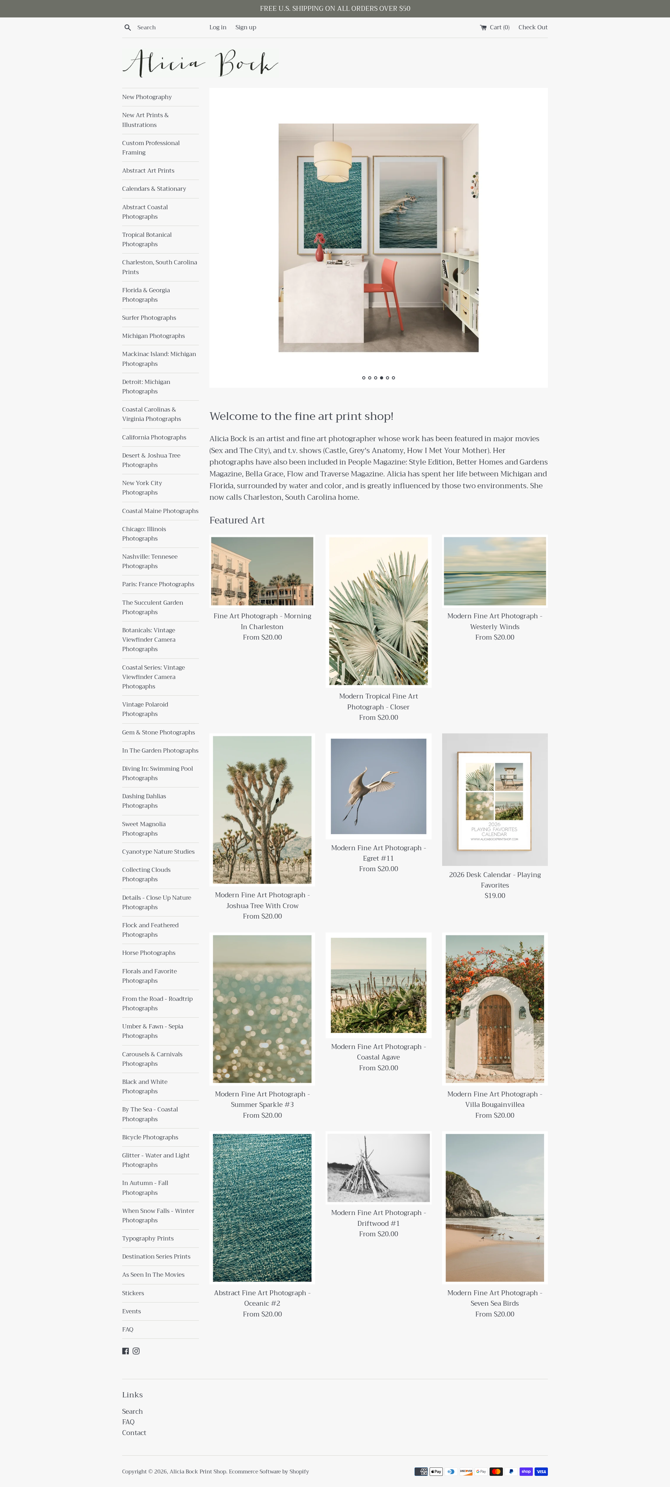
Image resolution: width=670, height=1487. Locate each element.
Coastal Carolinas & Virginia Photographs (151, 414)
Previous (224, 239)
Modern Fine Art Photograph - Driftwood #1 (378, 1218)
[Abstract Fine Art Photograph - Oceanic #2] (262, 1207)
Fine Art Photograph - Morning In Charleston (262, 621)
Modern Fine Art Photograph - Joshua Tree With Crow (262, 900)
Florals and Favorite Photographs (149, 976)
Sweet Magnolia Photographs (144, 829)
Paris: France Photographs (158, 584)
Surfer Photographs (149, 318)
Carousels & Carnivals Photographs (152, 1059)
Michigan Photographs (153, 336)
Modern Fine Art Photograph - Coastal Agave (378, 1052)
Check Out (533, 27)
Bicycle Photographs (150, 1137)
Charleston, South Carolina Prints (159, 267)
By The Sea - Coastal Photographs (150, 1114)
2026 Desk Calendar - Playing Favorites (495, 880)
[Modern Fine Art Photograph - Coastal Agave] (378, 985)
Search (132, 1411)
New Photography (147, 97)
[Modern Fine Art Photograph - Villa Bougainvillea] (495, 1009)
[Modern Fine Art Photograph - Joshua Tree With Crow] (262, 809)
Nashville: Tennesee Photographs (150, 561)
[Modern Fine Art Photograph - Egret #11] (378, 786)
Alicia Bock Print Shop (198, 1471)
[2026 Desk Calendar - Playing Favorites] (495, 799)
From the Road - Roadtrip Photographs (157, 1003)
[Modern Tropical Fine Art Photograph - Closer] (378, 611)
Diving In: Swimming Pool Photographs (157, 773)
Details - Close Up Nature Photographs (156, 902)
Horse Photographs (149, 953)
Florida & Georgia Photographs (146, 295)
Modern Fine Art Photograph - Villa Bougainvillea (494, 1099)
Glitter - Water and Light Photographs (156, 1160)
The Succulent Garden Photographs (152, 607)
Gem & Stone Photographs (158, 732)
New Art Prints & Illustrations (145, 120)
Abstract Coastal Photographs (145, 212)
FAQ (127, 1329)
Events (131, 1311)
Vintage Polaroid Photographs (145, 709)
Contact (134, 1433)
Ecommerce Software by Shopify (269, 1471)
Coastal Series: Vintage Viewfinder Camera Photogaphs (153, 677)
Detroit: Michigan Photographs (146, 387)
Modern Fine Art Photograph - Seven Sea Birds (494, 1298)
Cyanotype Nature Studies (158, 852)
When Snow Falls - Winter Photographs (158, 1215)
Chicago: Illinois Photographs (144, 534)
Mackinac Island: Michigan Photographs (159, 359)
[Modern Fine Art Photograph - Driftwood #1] (378, 1168)
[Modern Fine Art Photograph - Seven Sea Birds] (495, 1207)
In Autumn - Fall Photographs (145, 1188)
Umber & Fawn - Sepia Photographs (152, 1031)
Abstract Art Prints (148, 171)
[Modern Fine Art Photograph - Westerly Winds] (495, 571)
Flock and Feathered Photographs (150, 930)
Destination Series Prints (156, 1257)
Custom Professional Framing (151, 148)
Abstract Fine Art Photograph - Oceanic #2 (262, 1298)
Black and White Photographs (145, 1086)
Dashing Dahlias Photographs (144, 801)
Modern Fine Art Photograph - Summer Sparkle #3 (262, 1099)
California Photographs (154, 437)
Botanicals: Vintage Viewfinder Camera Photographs (149, 639)
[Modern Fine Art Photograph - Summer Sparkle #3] (262, 1009)
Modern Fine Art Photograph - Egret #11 (378, 853)
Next (533, 239)
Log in (217, 27)
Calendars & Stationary (154, 189)
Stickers (133, 1293)
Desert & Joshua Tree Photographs (151, 460)
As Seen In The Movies (153, 1275)
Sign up (246, 27)
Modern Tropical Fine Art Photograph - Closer (378, 701)
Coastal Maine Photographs (160, 511)
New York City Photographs (142, 488)
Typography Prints (148, 1238)
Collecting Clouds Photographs (146, 874)
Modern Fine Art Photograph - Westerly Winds (494, 621)
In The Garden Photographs (160, 751)
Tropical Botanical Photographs (147, 239)
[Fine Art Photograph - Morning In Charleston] (262, 571)
